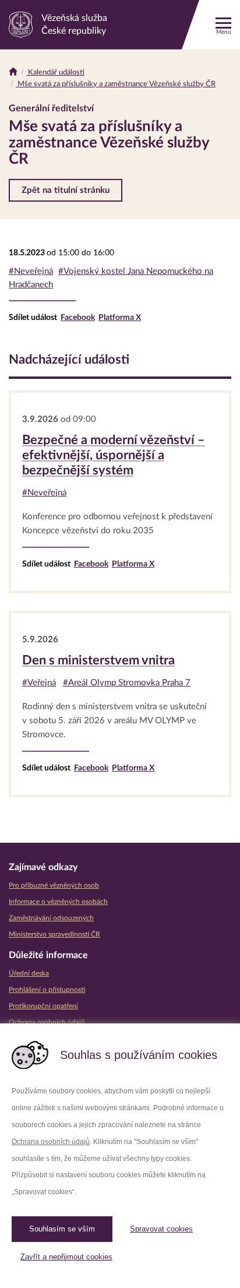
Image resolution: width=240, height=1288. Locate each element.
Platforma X (119, 318)
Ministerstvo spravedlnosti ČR (54, 934)
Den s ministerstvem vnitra (98, 660)
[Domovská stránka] (13, 72)
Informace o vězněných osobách (58, 901)
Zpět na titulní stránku (66, 190)
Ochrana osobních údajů (51, 1142)
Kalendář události (55, 72)
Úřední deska (29, 973)
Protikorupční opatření (43, 1005)
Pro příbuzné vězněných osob (54, 885)
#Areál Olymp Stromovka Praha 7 (126, 682)
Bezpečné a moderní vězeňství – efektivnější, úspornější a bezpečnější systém (113, 455)
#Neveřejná (31, 271)
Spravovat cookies (161, 1228)
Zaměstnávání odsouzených (51, 917)
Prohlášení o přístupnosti (47, 989)
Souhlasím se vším (62, 1228)
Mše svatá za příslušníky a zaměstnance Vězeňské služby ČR (116, 84)
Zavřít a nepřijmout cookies (66, 1256)
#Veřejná (39, 682)
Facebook (78, 318)
